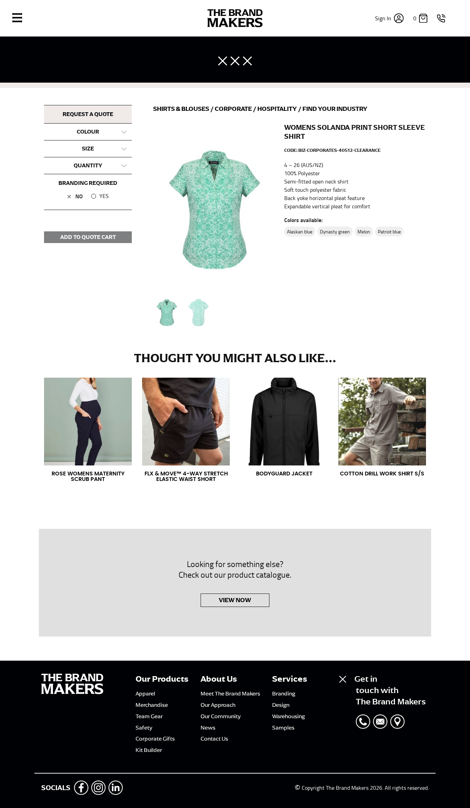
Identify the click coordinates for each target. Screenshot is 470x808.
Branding (283, 693)
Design (280, 705)
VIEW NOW (235, 600)
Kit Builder (149, 750)
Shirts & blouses (181, 109)
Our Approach (218, 705)
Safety (144, 727)
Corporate (234, 109)
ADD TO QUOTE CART (88, 237)
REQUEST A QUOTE (88, 114)
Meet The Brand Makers (230, 693)
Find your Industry (334, 109)
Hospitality (277, 109)
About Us (219, 679)
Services (289, 679)
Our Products (162, 679)
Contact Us (214, 738)
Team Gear (149, 716)
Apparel (145, 693)
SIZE (88, 148)
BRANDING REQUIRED (87, 183)
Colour (88, 131)
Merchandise (152, 705)
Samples (283, 727)
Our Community (221, 716)
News (208, 727)
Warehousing (288, 716)
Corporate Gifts (155, 738)
